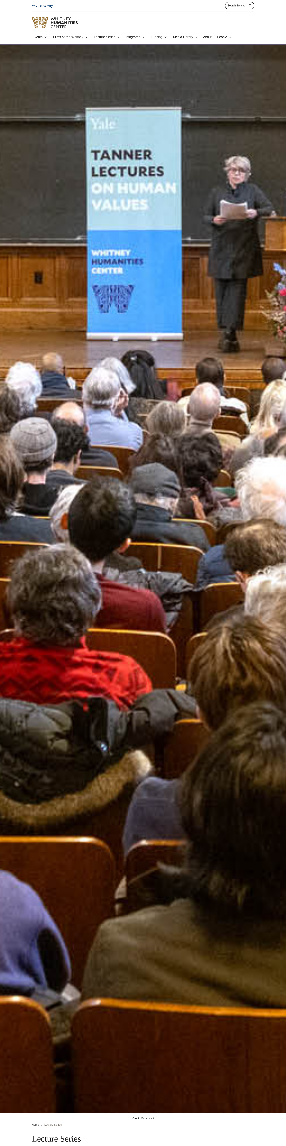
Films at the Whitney (68, 37)
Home (35, 1124)
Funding (157, 37)
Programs (133, 37)
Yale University (42, 6)
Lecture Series (104, 37)
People (222, 37)
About (207, 37)
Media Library (183, 37)
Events (37, 37)
